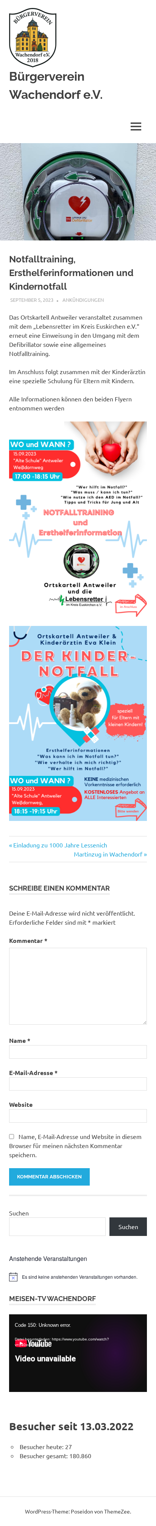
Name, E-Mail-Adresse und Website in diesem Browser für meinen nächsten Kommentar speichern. (75, 1145)
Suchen (19, 1213)
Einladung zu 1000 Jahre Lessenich (60, 845)
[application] (78, 1353)
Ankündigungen (83, 299)
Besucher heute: (42, 1446)
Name (19, 1040)
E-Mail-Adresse (33, 1073)
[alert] (78, 1276)
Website (21, 1104)
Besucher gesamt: (44, 1455)
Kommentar (28, 940)
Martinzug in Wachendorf (108, 854)
